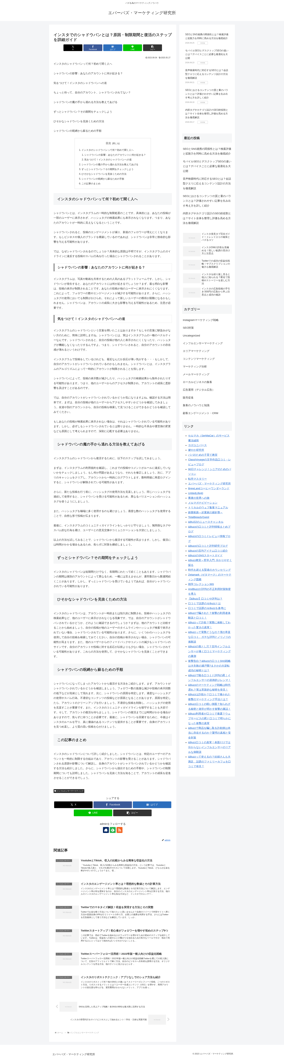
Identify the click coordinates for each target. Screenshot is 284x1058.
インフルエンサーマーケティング (70, 791)
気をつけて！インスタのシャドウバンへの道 (108, 159)
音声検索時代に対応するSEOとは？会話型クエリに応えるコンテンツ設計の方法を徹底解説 (206, 74)
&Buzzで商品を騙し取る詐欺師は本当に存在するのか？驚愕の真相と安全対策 (209, 733)
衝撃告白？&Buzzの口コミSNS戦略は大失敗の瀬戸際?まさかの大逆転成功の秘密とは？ (209, 666)
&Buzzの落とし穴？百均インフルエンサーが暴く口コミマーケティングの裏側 (209, 651)
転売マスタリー (197, 478)
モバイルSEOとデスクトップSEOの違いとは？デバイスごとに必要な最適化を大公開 (206, 54)
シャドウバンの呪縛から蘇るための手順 (103, 178)
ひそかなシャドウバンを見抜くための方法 (104, 174)
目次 (108, 143)
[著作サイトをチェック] (106, 830)
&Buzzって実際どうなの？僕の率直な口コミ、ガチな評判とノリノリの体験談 (209, 637)
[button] (152, 47)
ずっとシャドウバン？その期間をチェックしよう (108, 169)
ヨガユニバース (197, 445)
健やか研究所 (196, 450)
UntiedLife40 (195, 493)
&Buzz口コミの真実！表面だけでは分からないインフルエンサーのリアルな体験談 (209, 747)
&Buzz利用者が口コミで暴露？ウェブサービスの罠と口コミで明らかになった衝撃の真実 (209, 718)
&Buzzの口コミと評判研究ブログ (208, 545)
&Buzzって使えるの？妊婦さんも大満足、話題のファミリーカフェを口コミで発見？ (209, 761)
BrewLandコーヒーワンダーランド (208, 488)
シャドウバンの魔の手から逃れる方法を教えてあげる (110, 164)
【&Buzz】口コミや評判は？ (205, 598)
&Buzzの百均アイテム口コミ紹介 (208, 550)
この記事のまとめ (91, 183)
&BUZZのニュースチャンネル (206, 521)
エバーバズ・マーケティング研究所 (209, 483)
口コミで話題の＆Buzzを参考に (207, 608)
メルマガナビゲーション (202, 502)
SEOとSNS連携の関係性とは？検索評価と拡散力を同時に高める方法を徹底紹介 (207, 151)
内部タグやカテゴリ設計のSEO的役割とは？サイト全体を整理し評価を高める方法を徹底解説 (206, 114)
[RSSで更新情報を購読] (119, 830)
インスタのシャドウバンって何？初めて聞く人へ (108, 150)
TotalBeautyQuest (198, 517)
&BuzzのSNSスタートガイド (205, 555)
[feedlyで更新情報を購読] (113, 830)
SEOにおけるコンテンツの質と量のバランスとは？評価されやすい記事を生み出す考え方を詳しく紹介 (206, 94)
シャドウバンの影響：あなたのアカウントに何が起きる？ (115, 154)
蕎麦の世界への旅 (198, 497)
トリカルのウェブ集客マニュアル (208, 507)
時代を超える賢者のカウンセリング (209, 569)
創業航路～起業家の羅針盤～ (205, 512)
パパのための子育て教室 (202, 454)
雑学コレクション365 (201, 584)
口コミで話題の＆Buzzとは (204, 603)
